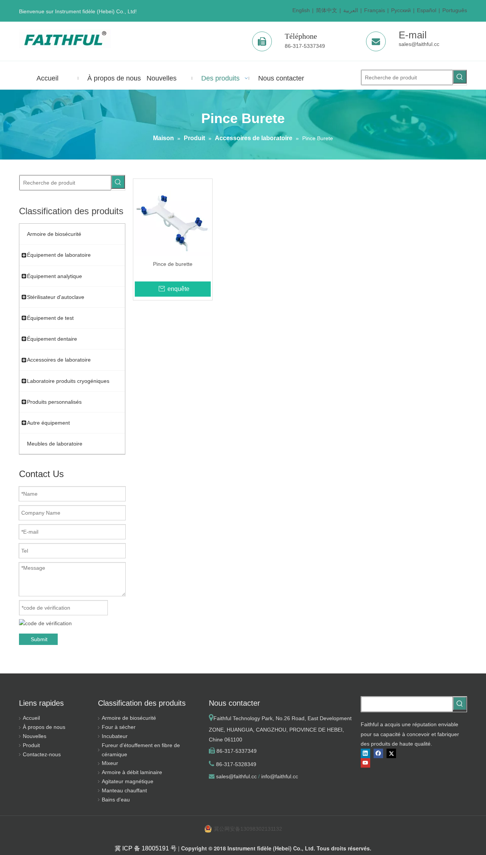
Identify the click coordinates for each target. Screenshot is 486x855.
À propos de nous (44, 727)
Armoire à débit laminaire (132, 772)
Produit (31, 745)
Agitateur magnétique (127, 781)
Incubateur (115, 736)
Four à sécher (119, 727)
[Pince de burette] (173, 218)
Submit (39, 639)
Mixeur (110, 763)
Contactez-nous (42, 754)
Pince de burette (173, 264)
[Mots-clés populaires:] (460, 77)
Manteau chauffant (124, 790)
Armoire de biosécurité (129, 718)
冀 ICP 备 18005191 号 (146, 848)
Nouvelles (34, 736)
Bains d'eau (116, 800)
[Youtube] (365, 763)
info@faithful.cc (279, 776)
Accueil (31, 718)
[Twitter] (391, 753)
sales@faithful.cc (419, 44)
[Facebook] (378, 753)
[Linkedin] (365, 753)
